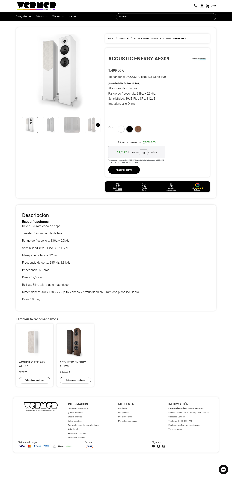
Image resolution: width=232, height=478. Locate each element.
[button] (121, 129)
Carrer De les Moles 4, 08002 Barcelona (185, 408)
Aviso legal (73, 429)
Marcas (72, 16)
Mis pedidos (123, 412)
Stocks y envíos (75, 417)
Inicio (111, 38)
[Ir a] (199, 58)
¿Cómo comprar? (75, 412)
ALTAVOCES (124, 38)
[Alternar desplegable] (30, 16)
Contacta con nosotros (78, 408)
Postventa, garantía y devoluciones (83, 425)
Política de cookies (76, 437)
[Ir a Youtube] (153, 446)
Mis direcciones (125, 417)
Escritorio (122, 408)
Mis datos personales (127, 421)
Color (111, 127)
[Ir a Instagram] (163, 446)
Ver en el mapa (175, 429)
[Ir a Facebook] (158, 446)
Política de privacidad (77, 433)
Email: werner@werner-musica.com (184, 425)
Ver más (134, 162)
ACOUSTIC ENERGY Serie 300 (146, 77)
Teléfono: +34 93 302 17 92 (180, 421)
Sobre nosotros (75, 421)
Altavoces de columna (146, 38)
